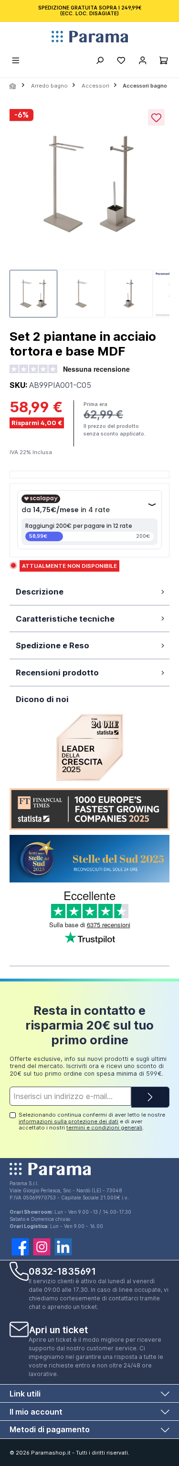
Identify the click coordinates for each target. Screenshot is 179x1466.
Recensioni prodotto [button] (57, 672)
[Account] (142, 61)
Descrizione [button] (39, 591)
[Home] (13, 86)
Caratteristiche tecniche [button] (65, 619)
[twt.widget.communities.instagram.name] (42, 1247)
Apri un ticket (58, 1330)
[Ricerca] (99, 61)
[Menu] (16, 61)
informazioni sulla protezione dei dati (68, 1121)
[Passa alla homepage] (89, 37)
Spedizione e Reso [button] (52, 645)
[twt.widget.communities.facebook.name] (20, 1247)
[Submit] (150, 1097)
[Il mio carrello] (163, 61)
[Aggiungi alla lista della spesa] (156, 117)
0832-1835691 (62, 1271)
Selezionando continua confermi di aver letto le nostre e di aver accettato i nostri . (92, 1121)
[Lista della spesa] (121, 61)
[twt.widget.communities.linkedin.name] (63, 1247)
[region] (89, 213)
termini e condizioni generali (104, 1127)
